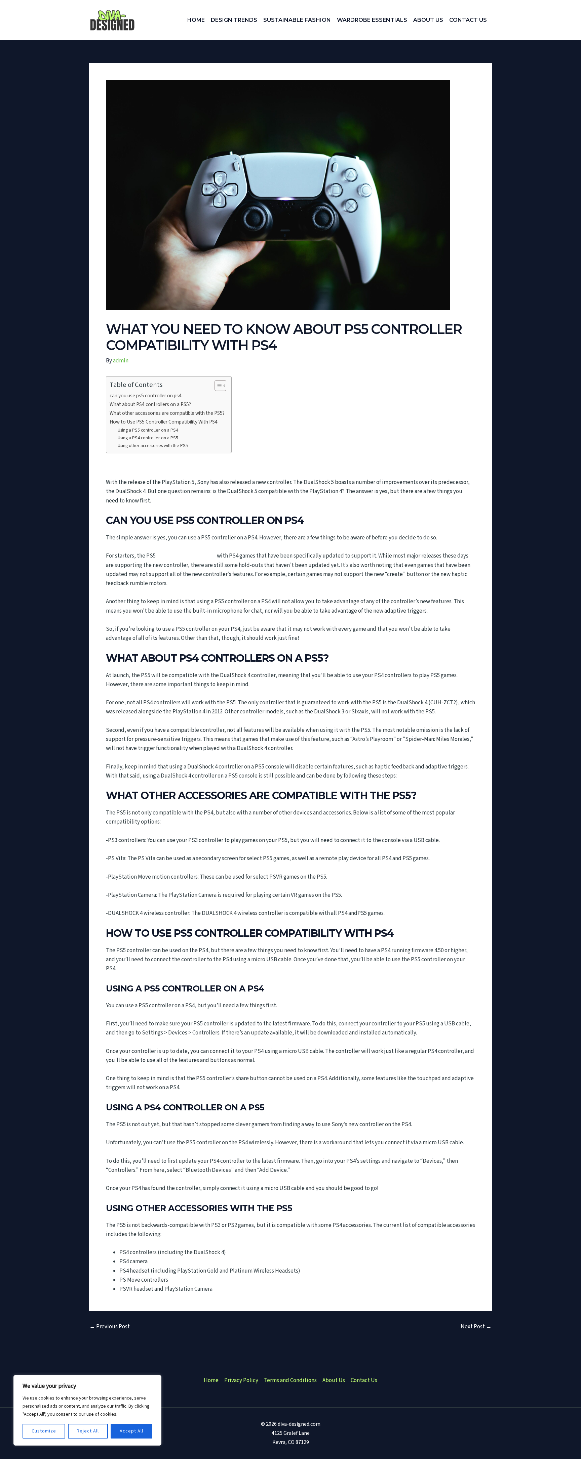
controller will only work (186, 556)
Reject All (88, 1431)
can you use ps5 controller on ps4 (146, 395)
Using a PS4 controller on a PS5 (148, 438)
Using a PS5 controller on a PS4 (148, 430)
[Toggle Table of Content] (217, 385)
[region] (87, 1410)
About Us (333, 1380)
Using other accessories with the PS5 (153, 445)
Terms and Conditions (290, 1380)
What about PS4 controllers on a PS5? (150, 404)
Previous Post (109, 1327)
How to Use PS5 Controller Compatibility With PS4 (164, 422)
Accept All (131, 1431)
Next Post (476, 1327)
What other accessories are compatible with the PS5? (167, 413)
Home (211, 1380)
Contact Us (364, 1380)
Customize (44, 1431)
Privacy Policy (241, 1380)
